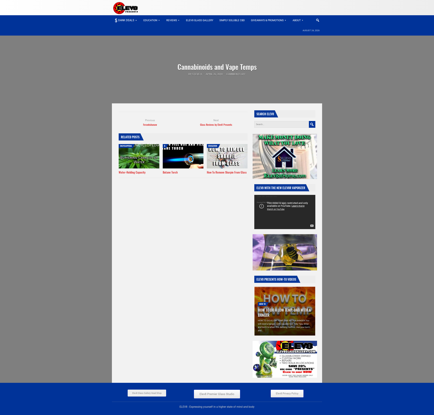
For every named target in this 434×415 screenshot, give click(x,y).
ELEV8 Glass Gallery (199, 20)
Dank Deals (126, 20)
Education (150, 20)
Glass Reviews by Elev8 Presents (216, 124)
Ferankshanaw (150, 124)
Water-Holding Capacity (132, 172)
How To (262, 303)
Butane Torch (170, 172)
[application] (284, 212)
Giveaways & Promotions (267, 20)
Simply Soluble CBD (232, 20)
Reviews (171, 20)
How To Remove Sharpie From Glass (227, 172)
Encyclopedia (126, 145)
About (297, 20)
